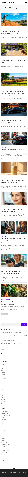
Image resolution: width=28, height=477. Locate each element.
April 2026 (3, 372)
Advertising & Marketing (6, 411)
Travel (2, 460)
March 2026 (3, 374)
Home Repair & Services (6, 436)
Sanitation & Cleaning (5, 450)
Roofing (3, 28)
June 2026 (3, 368)
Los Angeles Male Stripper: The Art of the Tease (11, 332)
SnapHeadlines (7, 2)
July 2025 (3, 391)
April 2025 (3, 397)
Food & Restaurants (6, 177)
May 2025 (3, 395)
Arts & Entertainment (5, 415)
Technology (3, 456)
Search (2, 322)
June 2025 (3, 393)
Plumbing (3, 446)
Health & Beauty (5, 207)
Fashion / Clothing (5, 423)
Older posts (5, 314)
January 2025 (3, 403)
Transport (3, 147)
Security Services (4, 452)
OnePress (19, 472)
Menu (26, 2)
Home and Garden (5, 58)
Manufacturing (4, 442)
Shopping (3, 454)
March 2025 (3, 399)
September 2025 (4, 387)
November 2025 (4, 382)
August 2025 (3, 389)
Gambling (3, 430)
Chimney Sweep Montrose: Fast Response (10, 340)
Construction (3, 419)
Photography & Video (5, 444)
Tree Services (4, 463)
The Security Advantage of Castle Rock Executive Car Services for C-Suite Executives (13, 241)
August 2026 (3, 364)
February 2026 (4, 376)
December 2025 (4, 380)
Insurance (3, 438)
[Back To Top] (14, 469)
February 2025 (4, 401)
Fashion (2, 421)
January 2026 (3, 378)
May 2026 (3, 370)
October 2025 (4, 385)
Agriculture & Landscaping (8, 88)
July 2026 (3, 366)
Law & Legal (3, 440)
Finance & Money (4, 425)
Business (3, 417)
